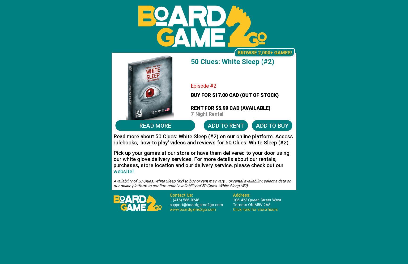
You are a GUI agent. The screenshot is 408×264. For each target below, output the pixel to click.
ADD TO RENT (226, 125)
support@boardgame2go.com (196, 204)
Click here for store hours (255, 209)
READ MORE (155, 125)
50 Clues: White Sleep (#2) (232, 62)
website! (124, 171)
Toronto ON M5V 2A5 (251, 204)
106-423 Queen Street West (257, 200)
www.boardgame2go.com (193, 209)
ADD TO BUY (272, 125)
